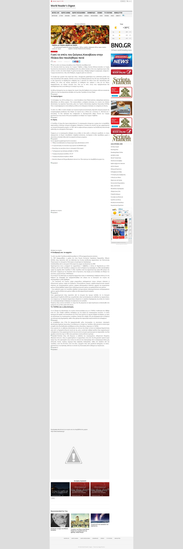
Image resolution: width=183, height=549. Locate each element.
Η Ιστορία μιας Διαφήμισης (118, 174)
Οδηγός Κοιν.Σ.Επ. (115, 191)
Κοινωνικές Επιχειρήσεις (118, 183)
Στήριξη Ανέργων (115, 194)
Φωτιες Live (55, 13)
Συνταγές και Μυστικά (117, 197)
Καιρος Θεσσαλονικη (78, 13)
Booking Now (114, 149)
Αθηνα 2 (80, 15)
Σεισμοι (99, 13)
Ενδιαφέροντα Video (116, 172)
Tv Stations (108, 13)
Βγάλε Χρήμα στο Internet (118, 163)
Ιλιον (101, 15)
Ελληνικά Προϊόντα (116, 169)
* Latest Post (54, 51)
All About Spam (115, 147)
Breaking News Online (117, 152)
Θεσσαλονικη (94, 15)
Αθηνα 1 (74, 15)
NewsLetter (118, 13)
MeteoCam (54, 15)
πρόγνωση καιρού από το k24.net (121, 244)
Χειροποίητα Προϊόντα (117, 205)
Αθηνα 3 (86, 15)
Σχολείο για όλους (116, 200)
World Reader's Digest (63, 6)
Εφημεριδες (91, 13)
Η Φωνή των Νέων (116, 177)
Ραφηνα (107, 15)
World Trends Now (116, 158)
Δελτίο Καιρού (115, 166)
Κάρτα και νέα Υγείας (116, 180)
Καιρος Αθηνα (65, 13)
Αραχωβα (67, 15)
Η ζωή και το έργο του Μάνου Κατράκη (59, 529)
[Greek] (123, 15)
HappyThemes (101, 547)
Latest (53, 498)
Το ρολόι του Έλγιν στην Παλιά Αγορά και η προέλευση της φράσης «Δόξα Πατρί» (80, 530)
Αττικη (61, 15)
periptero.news (115, 155)
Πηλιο (112, 15)
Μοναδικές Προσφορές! (117, 188)
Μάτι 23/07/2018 (115, 186)
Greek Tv (118, 15)
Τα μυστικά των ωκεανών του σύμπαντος (99, 525)
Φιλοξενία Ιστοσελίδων (117, 202)
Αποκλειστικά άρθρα (116, 160)
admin (54, 61)
